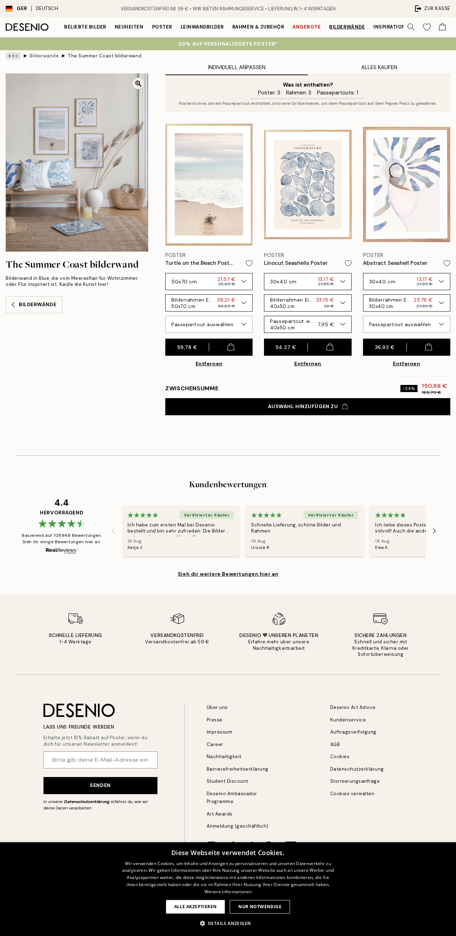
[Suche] (411, 27)
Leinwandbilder (202, 27)
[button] (228, 923)
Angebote (306, 27)
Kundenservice (348, 720)
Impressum (220, 732)
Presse (215, 720)
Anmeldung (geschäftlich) (238, 826)
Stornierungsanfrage (355, 781)
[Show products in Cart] (442, 27)
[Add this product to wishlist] (249, 263)
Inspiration (389, 27)
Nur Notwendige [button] (259, 907)
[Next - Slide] (434, 531)
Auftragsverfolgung (353, 732)
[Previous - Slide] (113, 531)
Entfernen (209, 363)
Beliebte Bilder (85, 27)
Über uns (217, 707)
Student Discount (227, 781)
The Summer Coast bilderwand (104, 56)
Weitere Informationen (228, 892)
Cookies (340, 757)
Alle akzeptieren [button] (195, 907)
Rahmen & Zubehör (258, 27)
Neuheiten (129, 27)
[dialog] (228, 889)
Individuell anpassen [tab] (236, 67)
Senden (100, 785)
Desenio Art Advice (353, 707)
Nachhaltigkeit (224, 757)
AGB (335, 744)
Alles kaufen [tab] (379, 67)
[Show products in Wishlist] (427, 27)
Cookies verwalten (352, 794)
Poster (162, 27)
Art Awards (220, 814)
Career (215, 744)
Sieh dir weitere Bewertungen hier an (228, 574)
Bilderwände (347, 27)
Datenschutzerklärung (87, 801)
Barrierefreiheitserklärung (238, 769)
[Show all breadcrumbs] (13, 56)
